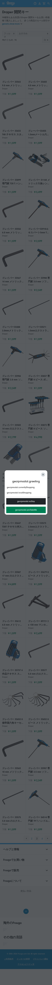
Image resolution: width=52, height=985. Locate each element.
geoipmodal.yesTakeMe (26, 510)
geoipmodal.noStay (26, 501)
